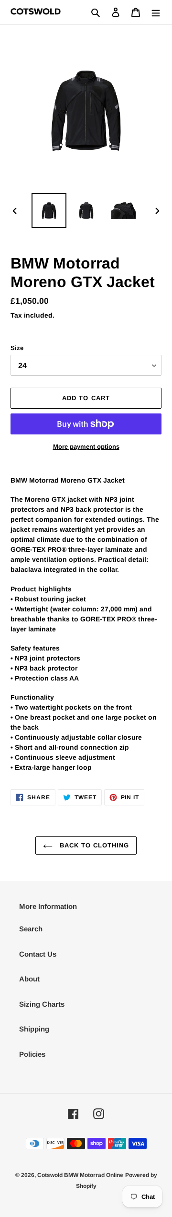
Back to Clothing (93, 845)
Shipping (34, 1029)
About (29, 979)
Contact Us (37, 954)
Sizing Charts (41, 1004)
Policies (32, 1054)
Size (17, 347)
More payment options (86, 446)
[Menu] (156, 12)
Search (31, 929)
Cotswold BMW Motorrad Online (80, 1175)
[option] (48, 210)
